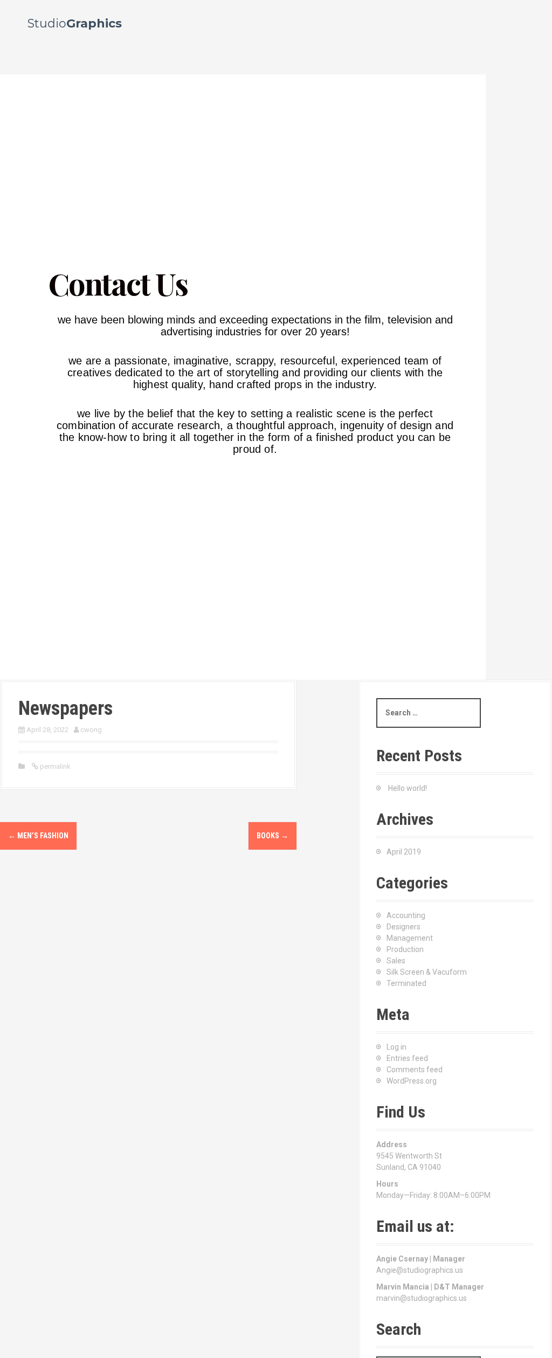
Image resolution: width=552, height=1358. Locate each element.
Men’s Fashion (38, 835)
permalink (54, 766)
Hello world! (407, 788)
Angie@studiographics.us (419, 1270)
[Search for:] (428, 713)
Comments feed (415, 1069)
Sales (396, 960)
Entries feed (407, 1058)
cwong (91, 730)
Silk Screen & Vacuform (427, 972)
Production (405, 949)
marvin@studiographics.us (421, 1298)
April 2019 (404, 851)
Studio (74, 23)
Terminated (406, 983)
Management (410, 938)
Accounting (406, 915)
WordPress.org (412, 1081)
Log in (396, 1047)
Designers (403, 926)
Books (272, 835)
